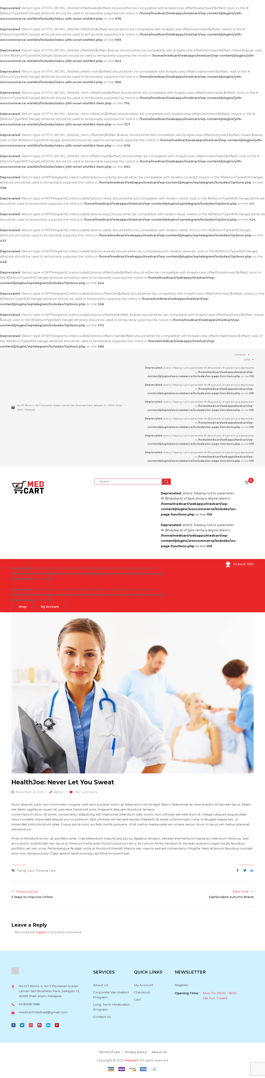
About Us (100, 985)
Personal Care (46, 871)
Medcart (131, 1060)
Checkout (142, 992)
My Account (143, 985)
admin (59, 792)
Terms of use (109, 1052)
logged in (42, 932)
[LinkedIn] (251, 871)
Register (181, 985)
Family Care (25, 871)
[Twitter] (244, 871)
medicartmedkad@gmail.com (43, 1012)
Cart (137, 999)
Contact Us (102, 1017)
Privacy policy (136, 1052)
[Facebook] (238, 871)
